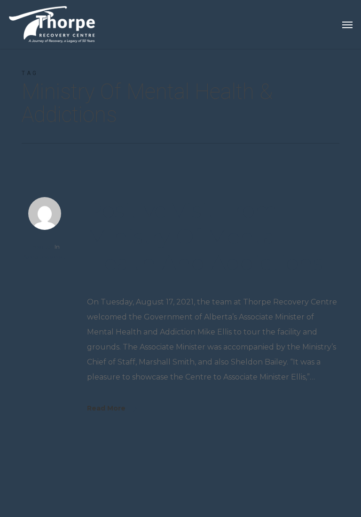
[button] (347, 24)
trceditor (41, 246)
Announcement (44, 256)
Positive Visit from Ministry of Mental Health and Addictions (205, 236)
